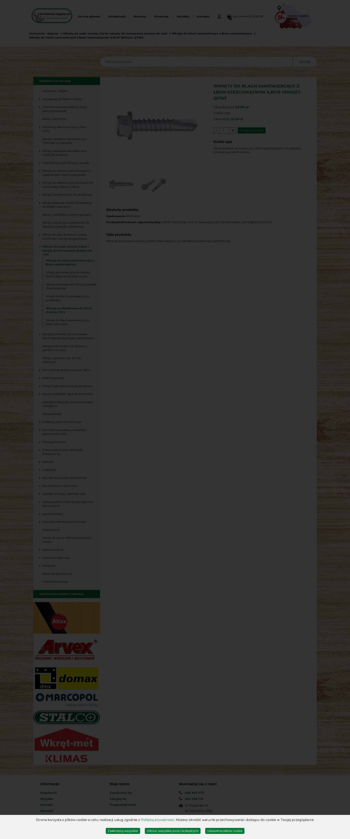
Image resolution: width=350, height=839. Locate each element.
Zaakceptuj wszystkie (123, 831)
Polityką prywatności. (158, 820)
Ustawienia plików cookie (224, 831)
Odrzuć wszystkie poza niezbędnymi (172, 831)
